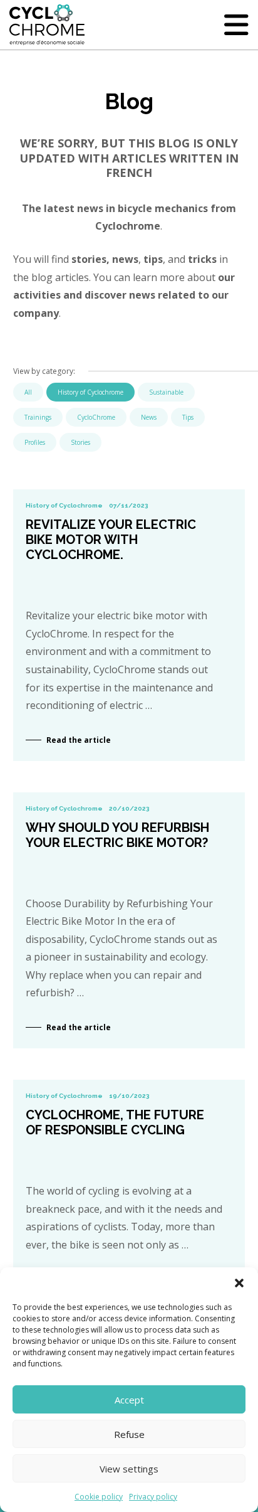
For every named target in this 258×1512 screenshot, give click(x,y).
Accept (129, 1399)
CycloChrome (96, 417)
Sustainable (166, 392)
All (28, 392)
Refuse (129, 1434)
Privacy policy (153, 1496)
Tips (188, 417)
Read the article (78, 740)
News (149, 417)
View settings (129, 1468)
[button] (239, 1283)
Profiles (34, 442)
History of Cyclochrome (90, 392)
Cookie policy (99, 1496)
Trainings (37, 417)
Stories (80, 442)
